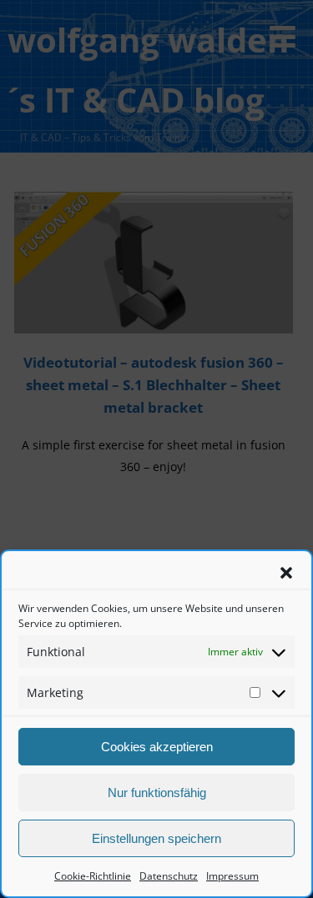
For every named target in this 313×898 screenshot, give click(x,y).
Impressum (232, 876)
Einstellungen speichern (156, 838)
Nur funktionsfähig (157, 792)
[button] (286, 572)
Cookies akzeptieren (157, 747)
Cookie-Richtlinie (92, 876)
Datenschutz (168, 876)
